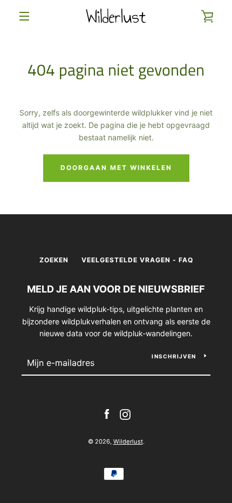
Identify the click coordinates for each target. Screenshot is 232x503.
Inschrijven (174, 356)
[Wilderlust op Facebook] (106, 413)
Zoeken (54, 260)
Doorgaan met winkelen (116, 168)
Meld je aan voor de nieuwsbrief (116, 289)
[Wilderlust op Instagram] (125, 413)
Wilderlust (128, 441)
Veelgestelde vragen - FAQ (137, 260)
